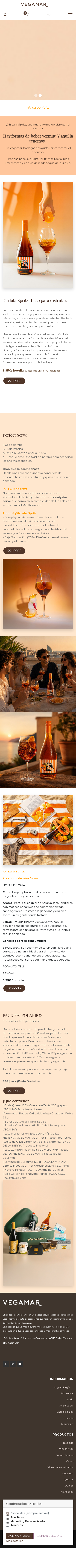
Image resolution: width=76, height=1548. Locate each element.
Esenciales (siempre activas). (30, 1513)
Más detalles (14, 1541)
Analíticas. (17, 1517)
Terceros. (16, 1525)
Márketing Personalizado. (27, 1521)
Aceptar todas (19, 1535)
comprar (14, 380)
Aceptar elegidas (49, 1535)
